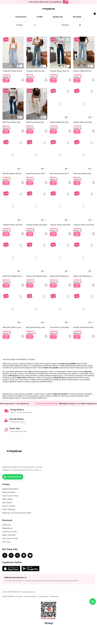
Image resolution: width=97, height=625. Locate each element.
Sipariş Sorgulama (8, 492)
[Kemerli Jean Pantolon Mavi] (83, 309)
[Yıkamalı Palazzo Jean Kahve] (36, 206)
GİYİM (39, 17)
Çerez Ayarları (43, 596)
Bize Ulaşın (6, 542)
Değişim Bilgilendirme (10, 489)
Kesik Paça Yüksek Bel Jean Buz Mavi (13, 276)
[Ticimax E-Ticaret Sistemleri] (48, 624)
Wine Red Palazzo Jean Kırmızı (13, 173)
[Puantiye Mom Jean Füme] (83, 104)
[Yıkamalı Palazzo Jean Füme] (83, 206)
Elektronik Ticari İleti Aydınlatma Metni (16, 513)
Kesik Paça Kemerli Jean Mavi (13, 122)
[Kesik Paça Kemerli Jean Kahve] (83, 155)
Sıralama (19, 25)
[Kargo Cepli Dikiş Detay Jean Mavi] (83, 258)
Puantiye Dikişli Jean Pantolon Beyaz (60, 122)
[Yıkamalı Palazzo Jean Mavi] (13, 206)
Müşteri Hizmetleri (9, 535)
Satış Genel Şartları (30, 596)
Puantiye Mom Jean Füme (82, 122)
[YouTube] (30, 555)
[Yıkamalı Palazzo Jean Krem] (60, 206)
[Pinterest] (23, 555)
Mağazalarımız (7, 528)
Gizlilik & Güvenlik (9, 532)
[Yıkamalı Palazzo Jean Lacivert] (60, 52)
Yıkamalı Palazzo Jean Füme (83, 225)
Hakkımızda (6, 525)
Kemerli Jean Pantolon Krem (36, 276)
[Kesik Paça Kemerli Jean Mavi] (13, 104)
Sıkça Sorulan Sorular (10, 496)
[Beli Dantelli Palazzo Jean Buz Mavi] (36, 309)
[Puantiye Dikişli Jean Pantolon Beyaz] (60, 104)
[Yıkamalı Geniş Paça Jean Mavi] (36, 52)
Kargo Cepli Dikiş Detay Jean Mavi (83, 276)
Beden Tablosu (7, 499)
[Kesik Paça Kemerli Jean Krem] (36, 104)
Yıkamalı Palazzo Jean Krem (60, 225)
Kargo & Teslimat (8, 506)
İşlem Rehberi (7, 503)
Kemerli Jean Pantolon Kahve (60, 276)
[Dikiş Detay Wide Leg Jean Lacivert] (13, 309)
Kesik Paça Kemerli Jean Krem (36, 122)
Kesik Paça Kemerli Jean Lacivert (60, 173)
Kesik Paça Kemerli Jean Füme (36, 173)
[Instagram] (11, 555)
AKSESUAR (58, 17)
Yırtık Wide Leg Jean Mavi (59, 327)
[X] (17, 555)
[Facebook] (4, 555)
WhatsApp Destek (14, 477)
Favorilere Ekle (20, 39)
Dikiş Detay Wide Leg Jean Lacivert (13, 327)
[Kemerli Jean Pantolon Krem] (36, 258)
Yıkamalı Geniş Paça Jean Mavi (36, 71)
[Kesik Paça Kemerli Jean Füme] (36, 155)
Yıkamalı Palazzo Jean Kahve (36, 225)
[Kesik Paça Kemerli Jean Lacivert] (60, 155)
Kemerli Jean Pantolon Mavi (83, 327)
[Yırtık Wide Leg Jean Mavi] (60, 309)
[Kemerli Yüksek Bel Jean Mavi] (83, 52)
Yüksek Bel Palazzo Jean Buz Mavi (13, 71)
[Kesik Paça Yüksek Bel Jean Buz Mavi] (13, 258)
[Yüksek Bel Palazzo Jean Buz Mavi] (13, 52)
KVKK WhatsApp (8, 509)
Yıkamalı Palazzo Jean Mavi (13, 225)
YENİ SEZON (20, 17)
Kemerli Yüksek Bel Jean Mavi (83, 71)
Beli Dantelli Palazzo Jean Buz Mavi (36, 327)
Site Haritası (54, 596)
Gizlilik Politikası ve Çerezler (12, 596)
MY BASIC (77, 17)
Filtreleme (65, 25)
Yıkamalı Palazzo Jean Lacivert (60, 71)
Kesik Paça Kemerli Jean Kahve (83, 173)
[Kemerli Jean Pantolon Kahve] (60, 258)
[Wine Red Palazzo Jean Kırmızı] (13, 155)
